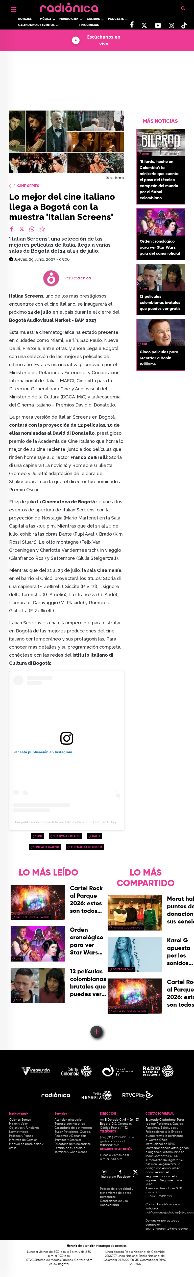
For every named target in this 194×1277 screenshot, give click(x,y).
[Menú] (13, 9)
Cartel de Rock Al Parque (32, 917)
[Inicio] (69, 6)
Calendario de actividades (73, 1127)
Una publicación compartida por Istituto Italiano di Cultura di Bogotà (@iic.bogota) (78, 822)
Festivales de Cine (67, 836)
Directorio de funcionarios (73, 1144)
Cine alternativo (46, 847)
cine (39, 836)
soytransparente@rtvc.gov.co (167, 1228)
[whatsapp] (31, 228)
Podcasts (116, 19)
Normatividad (18, 1132)
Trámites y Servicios (68, 1140)
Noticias (25, 19)
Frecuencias (89, 25)
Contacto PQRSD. (166, 1156)
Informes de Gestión (23, 1140)
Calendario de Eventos (36, 25)
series (146, 154)
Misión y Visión (19, 1123)
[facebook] (11, 228)
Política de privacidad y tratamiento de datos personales (116, 1193)
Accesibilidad (110, 1205)
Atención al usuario (68, 1119)
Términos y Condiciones (71, 1152)
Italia (96, 836)
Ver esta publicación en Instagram (42, 752)
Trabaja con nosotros (70, 1123)
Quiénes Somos (20, 1119)
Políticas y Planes (21, 1136)
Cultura (93, 19)
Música (45, 19)
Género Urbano (123, 969)
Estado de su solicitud (70, 1148)
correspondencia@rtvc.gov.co (167, 1148)
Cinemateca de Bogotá (87, 847)
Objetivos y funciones (24, 1127)
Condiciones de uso (114, 1201)
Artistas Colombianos (127, 927)
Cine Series (28, 186)
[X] (21, 228)
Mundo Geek (69, 19)
